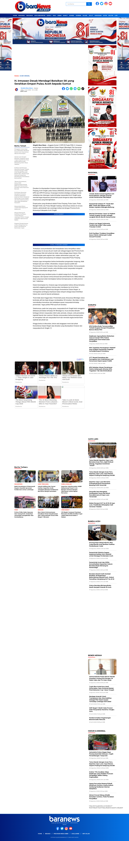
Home (40, 833)
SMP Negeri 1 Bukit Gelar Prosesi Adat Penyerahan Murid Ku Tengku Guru (101, 709)
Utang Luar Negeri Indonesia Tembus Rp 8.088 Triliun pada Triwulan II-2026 (100, 225)
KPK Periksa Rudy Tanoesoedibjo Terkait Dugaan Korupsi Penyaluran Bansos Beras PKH (102, 327)
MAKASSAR (98, 15)
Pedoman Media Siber (61, 833)
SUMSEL (71, 15)
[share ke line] (79, 89)
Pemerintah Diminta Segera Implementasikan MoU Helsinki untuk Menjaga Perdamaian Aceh (101, 554)
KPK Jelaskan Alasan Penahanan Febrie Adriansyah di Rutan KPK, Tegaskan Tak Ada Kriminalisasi (100, 369)
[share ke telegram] (75, 89)
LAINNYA (117, 15)
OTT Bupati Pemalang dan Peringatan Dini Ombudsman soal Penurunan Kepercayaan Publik (101, 359)
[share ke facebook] (64, 89)
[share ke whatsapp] (72, 89)
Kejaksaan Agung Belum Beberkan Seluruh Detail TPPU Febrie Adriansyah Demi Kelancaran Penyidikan (101, 338)
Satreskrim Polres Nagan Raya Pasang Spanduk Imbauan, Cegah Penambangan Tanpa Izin (101, 753)
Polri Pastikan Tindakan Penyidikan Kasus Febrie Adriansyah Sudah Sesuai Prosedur (101, 235)
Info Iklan (86, 833)
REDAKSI (47, 833)
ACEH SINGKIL (25, 76)
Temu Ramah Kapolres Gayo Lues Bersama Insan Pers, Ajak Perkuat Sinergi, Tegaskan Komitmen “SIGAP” (101, 462)
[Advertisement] (49, 61)
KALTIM (110, 15)
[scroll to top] (123, 838)
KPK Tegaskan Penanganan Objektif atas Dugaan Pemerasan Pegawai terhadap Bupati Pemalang (102, 349)
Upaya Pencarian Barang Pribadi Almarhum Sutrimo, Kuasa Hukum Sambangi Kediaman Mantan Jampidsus (101, 786)
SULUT (91, 15)
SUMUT (49, 15)
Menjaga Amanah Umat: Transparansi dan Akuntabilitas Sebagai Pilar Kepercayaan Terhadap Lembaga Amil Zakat (100, 699)
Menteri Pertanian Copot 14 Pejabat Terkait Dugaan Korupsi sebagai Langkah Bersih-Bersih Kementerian (102, 215)
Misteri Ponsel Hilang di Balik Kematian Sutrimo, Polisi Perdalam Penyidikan (101, 796)
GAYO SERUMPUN (39, 15)
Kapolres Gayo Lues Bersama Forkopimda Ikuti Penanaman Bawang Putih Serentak (99, 483)
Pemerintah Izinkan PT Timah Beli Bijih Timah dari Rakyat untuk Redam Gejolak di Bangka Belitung (101, 205)
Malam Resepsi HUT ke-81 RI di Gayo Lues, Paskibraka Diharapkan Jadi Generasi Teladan (102, 504)
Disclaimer (75, 833)
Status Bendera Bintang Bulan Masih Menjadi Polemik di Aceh (100, 586)
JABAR (59, 15)
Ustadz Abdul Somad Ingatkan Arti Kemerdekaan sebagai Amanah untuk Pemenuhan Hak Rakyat (101, 195)
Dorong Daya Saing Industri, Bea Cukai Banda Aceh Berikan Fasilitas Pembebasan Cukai (102, 544)
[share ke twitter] (68, 89)
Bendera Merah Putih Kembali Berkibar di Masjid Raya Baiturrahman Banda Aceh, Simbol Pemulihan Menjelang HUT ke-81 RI (101, 576)
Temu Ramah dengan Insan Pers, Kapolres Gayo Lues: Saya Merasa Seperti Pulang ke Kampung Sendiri (102, 473)
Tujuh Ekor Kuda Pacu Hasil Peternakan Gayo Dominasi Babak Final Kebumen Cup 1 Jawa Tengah (101, 688)
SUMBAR (78, 15)
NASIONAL (21, 15)
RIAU (54, 15)
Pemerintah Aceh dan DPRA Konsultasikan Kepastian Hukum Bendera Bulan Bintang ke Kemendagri (100, 564)
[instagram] (106, 4)
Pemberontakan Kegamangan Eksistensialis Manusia (100, 718)
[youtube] (111, 4)
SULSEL (85, 15)
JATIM (105, 15)
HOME (15, 15)
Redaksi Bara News (27, 88)
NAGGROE (29, 15)
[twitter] (102, 4)
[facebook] (98, 4)
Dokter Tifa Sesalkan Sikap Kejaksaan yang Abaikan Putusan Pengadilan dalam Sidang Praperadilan (101, 774)
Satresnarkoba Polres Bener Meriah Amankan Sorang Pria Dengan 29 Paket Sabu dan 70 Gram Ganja (102, 678)
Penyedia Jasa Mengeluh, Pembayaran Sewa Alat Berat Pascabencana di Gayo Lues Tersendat (99, 494)
